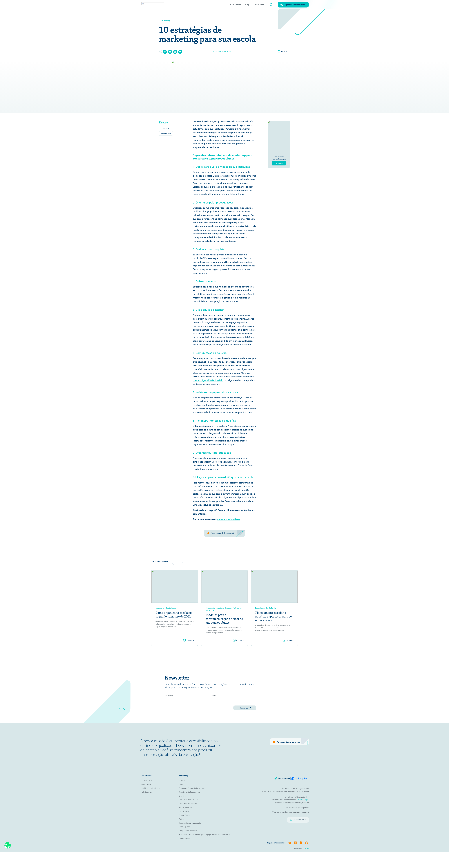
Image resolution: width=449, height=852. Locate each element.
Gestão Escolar (166, 133)
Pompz (307, 848)
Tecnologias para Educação (190, 823)
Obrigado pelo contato (188, 830)
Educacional (165, 128)
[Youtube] (290, 843)
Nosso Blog (183, 775)
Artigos (182, 780)
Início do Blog (164, 20)
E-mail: (214, 695)
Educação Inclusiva (186, 807)
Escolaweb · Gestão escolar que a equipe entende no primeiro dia (205, 834)
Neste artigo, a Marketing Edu (208, 380)
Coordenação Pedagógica (189, 792)
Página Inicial (146, 780)
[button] (165, 52)
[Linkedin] (295, 843)
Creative (182, 796)
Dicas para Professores (188, 803)
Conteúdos (259, 4)
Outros (181, 819)
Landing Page (184, 827)
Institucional (146, 775)
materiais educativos (228, 519)
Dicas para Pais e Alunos (188, 800)
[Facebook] (301, 843)
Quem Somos (235, 4)
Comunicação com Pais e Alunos (192, 788)
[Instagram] (306, 843)
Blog (247, 4)
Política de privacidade (150, 788)
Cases (181, 784)
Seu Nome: (169, 695)
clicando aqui (303, 800)
